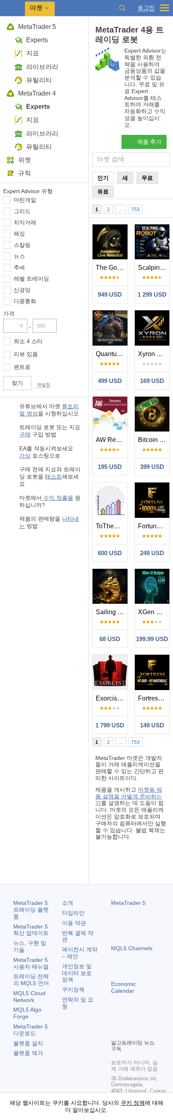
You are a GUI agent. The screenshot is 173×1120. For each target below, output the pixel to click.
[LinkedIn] (116, 1032)
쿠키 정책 (133, 1103)
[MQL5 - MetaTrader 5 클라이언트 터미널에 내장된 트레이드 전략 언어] (12, 8)
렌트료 (22, 367)
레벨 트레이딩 (31, 278)
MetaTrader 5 (37, 26)
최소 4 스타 (28, 341)
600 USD (110, 553)
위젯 (24, 160)
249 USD (152, 553)
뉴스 (19, 256)
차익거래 (25, 222)
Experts (37, 40)
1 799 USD (109, 725)
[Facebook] (116, 1019)
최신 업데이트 (31, 930)
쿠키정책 (73, 989)
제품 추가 (149, 141)
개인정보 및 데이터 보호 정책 (77, 973)
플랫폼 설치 (28, 1043)
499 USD (110, 380)
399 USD (152, 466)
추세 (19, 267)
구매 (25, 434)
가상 (25, 455)
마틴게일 (25, 200)
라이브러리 (42, 66)
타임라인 (73, 913)
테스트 (53, 476)
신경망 (22, 290)
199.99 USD (152, 638)
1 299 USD (152, 294)
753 (135, 209)
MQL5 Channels (131, 948)
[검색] (122, 8)
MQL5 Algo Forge (27, 1013)
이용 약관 (74, 923)
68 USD (109, 638)
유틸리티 (39, 80)
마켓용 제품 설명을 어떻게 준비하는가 (128, 796)
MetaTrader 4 (37, 93)
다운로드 (30, 1030)
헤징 (19, 233)
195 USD (110, 466)
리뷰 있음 (26, 354)
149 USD (152, 725)
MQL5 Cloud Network (29, 996)
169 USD (152, 380)
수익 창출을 (57, 498)
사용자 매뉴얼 (31, 963)
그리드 (22, 211)
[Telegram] (129, 1019)
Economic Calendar (123, 987)
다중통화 (25, 301)
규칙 (24, 173)
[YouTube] (154, 1019)
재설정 (43, 384)
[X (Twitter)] (141, 1019)
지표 (32, 53)
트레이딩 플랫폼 (31, 910)
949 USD (110, 294)
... (120, 209)
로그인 (146, 8)
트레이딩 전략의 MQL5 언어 (31, 979)
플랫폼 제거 (28, 1053)
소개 (67, 903)
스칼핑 (22, 245)
